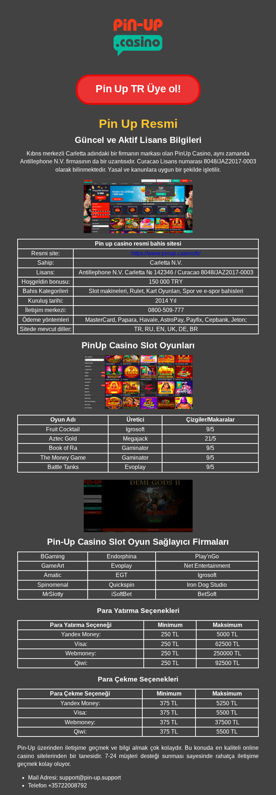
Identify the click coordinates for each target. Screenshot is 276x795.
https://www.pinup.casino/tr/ (166, 253)
